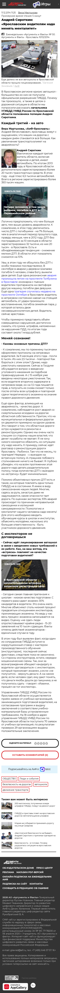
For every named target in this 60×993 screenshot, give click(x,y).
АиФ (17, 86)
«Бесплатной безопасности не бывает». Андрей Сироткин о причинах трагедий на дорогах (35, 835)
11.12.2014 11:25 (8, 12)
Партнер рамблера (29, 978)
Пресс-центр (44, 868)
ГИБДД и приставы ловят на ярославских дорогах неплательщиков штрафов (35, 814)
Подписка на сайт (14, 883)
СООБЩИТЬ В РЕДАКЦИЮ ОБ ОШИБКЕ (25, 888)
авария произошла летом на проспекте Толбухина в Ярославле (29, 278)
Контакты (36, 883)
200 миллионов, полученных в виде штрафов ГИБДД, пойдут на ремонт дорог (35, 804)
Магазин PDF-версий (30, 872)
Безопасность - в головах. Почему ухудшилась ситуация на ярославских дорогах (33, 845)
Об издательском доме (18, 868)
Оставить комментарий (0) (30, 755)
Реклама (8, 872)
